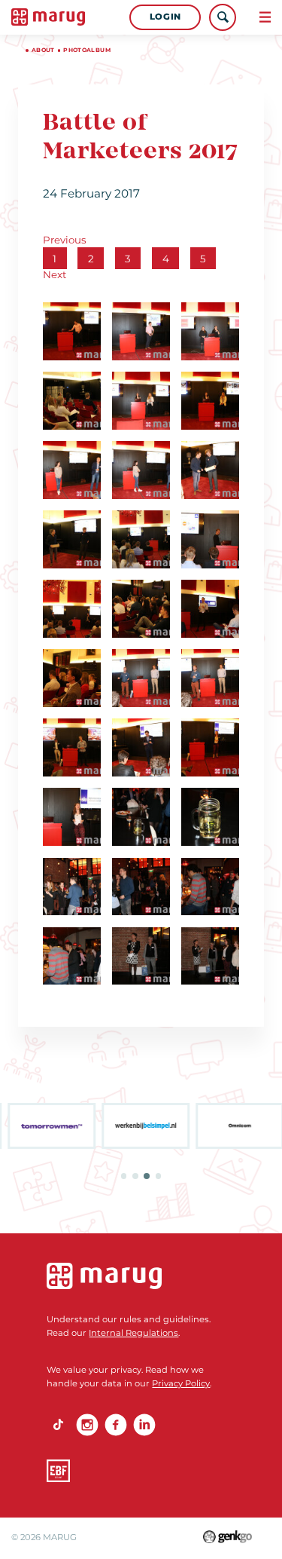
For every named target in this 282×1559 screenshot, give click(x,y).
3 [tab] (147, 1176)
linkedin (144, 1425)
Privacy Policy (181, 1383)
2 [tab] (135, 1176)
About (43, 50)
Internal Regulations (133, 1333)
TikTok (58, 1425)
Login (165, 16)
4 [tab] (159, 1176)
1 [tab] (124, 1176)
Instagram (87, 1425)
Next (54, 274)
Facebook (116, 1425)
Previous (64, 240)
